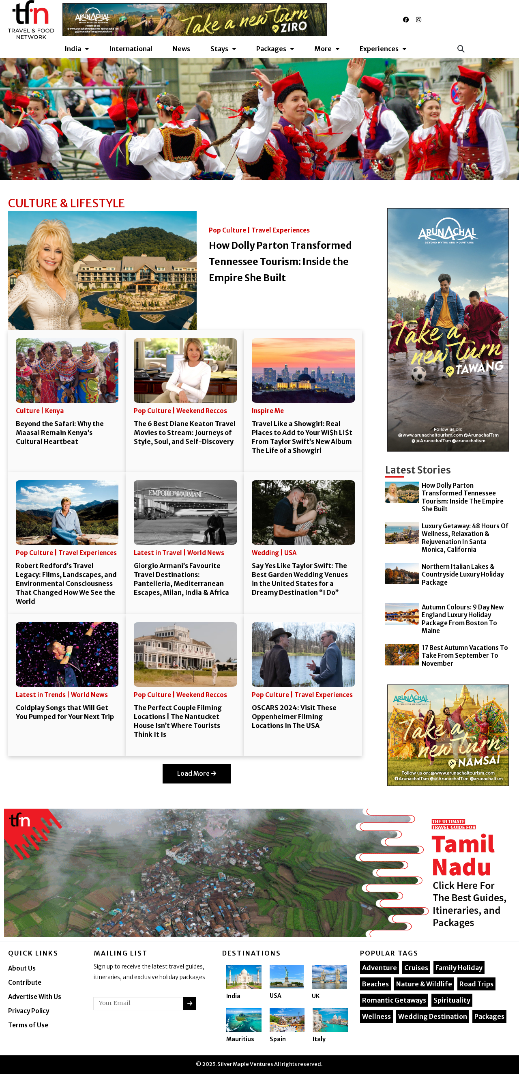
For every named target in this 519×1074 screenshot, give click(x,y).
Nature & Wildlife (424, 984)
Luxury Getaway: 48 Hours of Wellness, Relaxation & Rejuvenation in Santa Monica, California (465, 538)
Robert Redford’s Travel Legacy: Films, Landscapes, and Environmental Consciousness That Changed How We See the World (66, 583)
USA (275, 995)
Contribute (24, 982)
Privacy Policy (28, 1011)
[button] (461, 49)
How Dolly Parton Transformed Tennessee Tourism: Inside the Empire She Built (280, 261)
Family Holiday (459, 968)
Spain (278, 1039)
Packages (489, 1016)
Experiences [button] (379, 49)
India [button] (72, 49)
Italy (319, 1039)
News (181, 49)
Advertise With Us (34, 997)
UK (316, 996)
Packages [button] (271, 49)
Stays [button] (219, 49)
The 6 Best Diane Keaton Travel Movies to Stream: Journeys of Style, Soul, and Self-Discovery (185, 433)
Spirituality (451, 1000)
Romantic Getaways (394, 1000)
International (130, 49)
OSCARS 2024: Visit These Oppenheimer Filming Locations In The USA (294, 717)
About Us (22, 968)
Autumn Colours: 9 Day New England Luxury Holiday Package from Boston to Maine (463, 619)
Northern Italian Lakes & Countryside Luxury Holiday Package (463, 574)
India (233, 996)
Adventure (379, 968)
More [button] (323, 49)
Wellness (376, 1016)
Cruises (416, 968)
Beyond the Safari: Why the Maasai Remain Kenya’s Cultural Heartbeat (60, 433)
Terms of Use (28, 1025)
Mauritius (240, 1039)
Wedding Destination (432, 1016)
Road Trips (476, 984)
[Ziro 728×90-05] (194, 19)
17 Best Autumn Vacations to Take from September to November (465, 655)
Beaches (375, 984)
